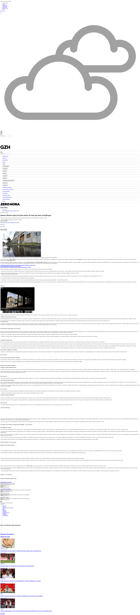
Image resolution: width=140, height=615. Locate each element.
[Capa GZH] (70, 138)
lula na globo (5, 5)
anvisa (4, 9)
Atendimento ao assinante (7, 187)
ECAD (4, 201)
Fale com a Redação (6, 191)
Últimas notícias (5, 156)
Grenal (4, 4)
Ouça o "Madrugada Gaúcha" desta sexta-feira (11, 210)
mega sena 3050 (5, 8)
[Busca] (1, 133)
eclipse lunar (5, 7)
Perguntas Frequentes (6, 199)
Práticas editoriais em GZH (7, 197)
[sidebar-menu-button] (1, 131)
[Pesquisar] (1, 152)
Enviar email (2, 226)
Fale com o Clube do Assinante (8, 189)
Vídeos (4, 163)
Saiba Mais (2, 503)
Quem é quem (5, 193)
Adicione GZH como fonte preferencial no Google (10, 222)
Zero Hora (4, 158)
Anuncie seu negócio (6, 195)
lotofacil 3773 (5, 6)
